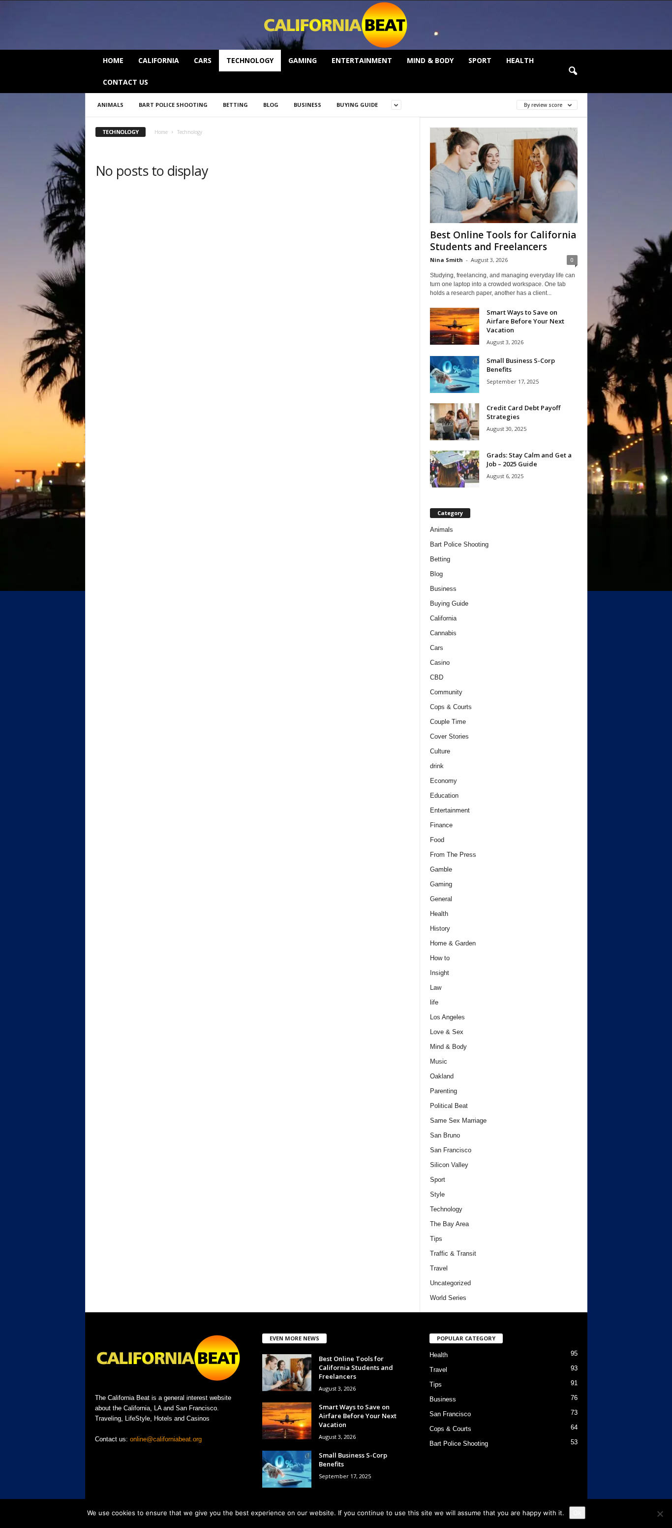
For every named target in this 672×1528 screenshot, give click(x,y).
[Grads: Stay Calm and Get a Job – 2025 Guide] (454, 469)
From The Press (453, 854)
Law (435, 987)
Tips (436, 1238)
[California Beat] (336, 25)
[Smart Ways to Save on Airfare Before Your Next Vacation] (454, 326)
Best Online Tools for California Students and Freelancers (503, 240)
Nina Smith (446, 259)
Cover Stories (449, 736)
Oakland (442, 1076)
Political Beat (449, 1105)
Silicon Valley (449, 1165)
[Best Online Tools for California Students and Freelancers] (504, 175)
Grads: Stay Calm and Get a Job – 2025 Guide (529, 459)
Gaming (302, 60)
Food (437, 840)
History (440, 928)
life (434, 1002)
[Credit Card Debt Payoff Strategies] (454, 421)
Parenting (443, 1091)
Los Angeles (447, 1017)
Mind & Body (430, 60)
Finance (441, 825)
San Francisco (450, 1150)
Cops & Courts (451, 707)
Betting (235, 104)
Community (446, 692)
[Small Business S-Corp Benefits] (454, 374)
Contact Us (125, 82)
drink (437, 766)
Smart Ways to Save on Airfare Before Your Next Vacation (525, 321)
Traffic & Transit (453, 1253)
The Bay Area (449, 1224)
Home (113, 60)
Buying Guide (357, 104)
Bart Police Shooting (173, 104)
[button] (572, 71)
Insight (439, 972)
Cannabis (443, 633)
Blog (270, 104)
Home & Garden (453, 943)
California (158, 60)
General (441, 899)
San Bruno (445, 1135)
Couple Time (448, 721)
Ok (577, 1513)
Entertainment (362, 60)
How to (440, 958)
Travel (439, 1268)
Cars (203, 60)
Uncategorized (450, 1283)
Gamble (441, 869)
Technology (250, 60)
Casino (440, 662)
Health (520, 60)
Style (437, 1194)
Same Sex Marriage (458, 1120)
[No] (660, 1514)
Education (444, 795)
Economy (443, 780)
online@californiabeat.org (166, 1439)
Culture (440, 751)
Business (307, 104)
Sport (479, 60)
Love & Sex (446, 1032)
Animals (110, 104)
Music (438, 1061)
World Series (448, 1297)
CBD (436, 677)
